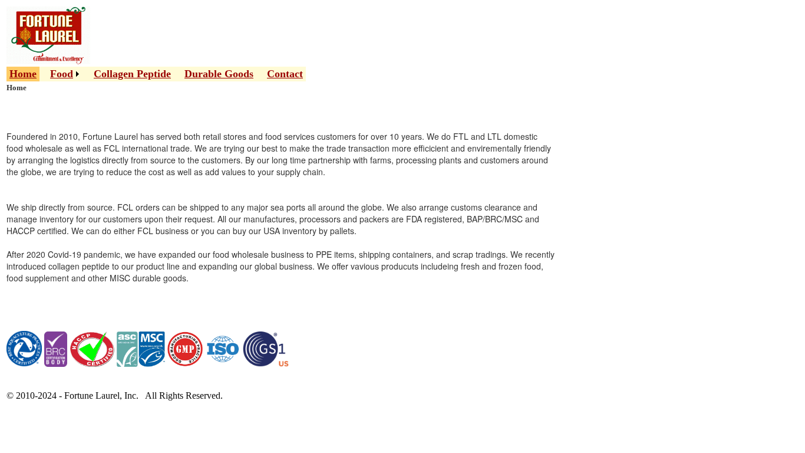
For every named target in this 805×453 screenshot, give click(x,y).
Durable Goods (218, 74)
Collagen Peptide (132, 74)
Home (23, 74)
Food (61, 74)
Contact (285, 74)
